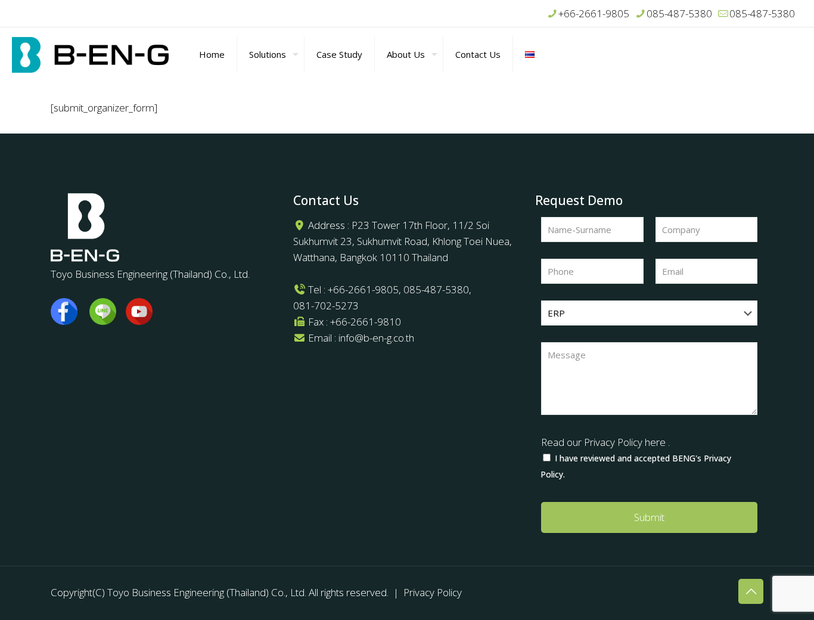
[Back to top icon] (750, 591)
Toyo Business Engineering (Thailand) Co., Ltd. (206, 592)
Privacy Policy (432, 592)
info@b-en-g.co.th (376, 338)
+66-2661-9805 (593, 13)
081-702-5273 (326, 305)
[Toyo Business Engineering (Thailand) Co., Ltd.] (90, 54)
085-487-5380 (679, 13)
